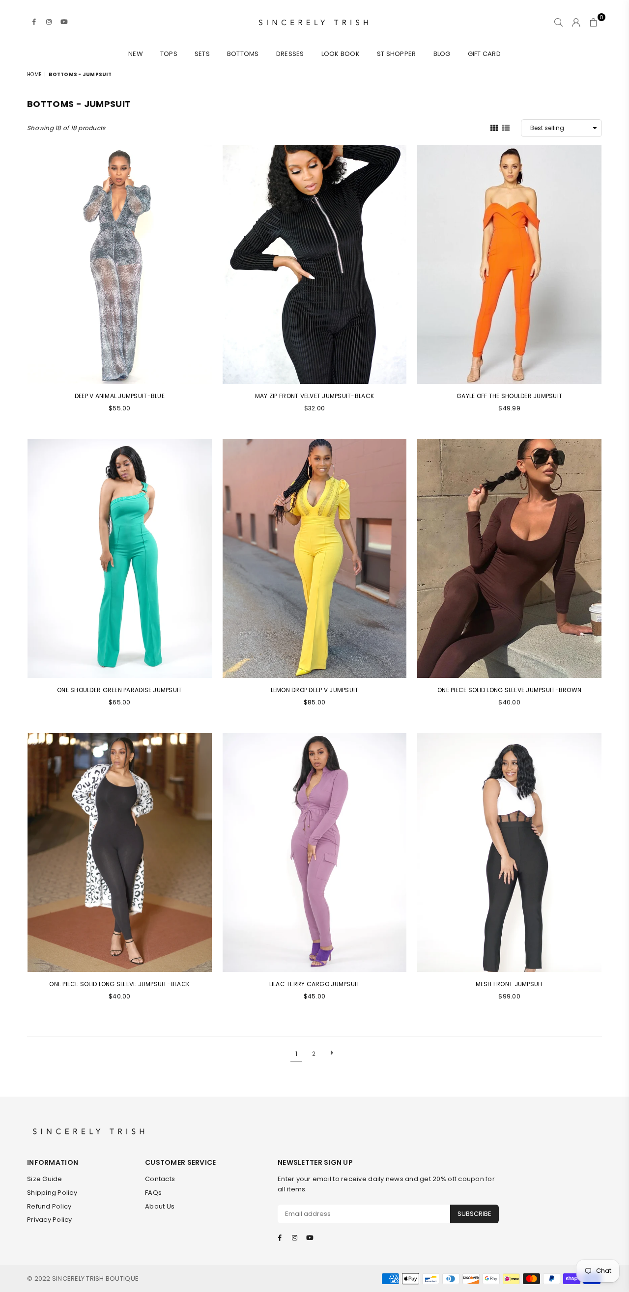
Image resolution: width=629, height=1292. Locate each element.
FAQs (153, 1192)
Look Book (340, 53)
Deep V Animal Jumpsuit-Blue (120, 396)
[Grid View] (494, 128)
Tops (168, 53)
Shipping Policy (52, 1192)
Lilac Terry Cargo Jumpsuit (314, 984)
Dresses (290, 53)
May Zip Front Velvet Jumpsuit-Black (314, 396)
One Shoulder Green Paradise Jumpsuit (119, 690)
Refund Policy (49, 1206)
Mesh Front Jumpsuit (509, 984)
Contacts (160, 1179)
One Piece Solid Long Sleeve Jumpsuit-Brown (509, 690)
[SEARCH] (558, 22)
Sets (202, 53)
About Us (159, 1206)
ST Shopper (396, 53)
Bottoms (243, 53)
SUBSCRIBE (474, 1213)
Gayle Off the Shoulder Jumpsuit (509, 396)
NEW (135, 53)
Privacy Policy (49, 1219)
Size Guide (44, 1179)
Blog (442, 53)
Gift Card (484, 53)
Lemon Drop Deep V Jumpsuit (315, 690)
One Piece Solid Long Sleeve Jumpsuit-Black (119, 984)
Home (34, 74)
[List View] (506, 128)
